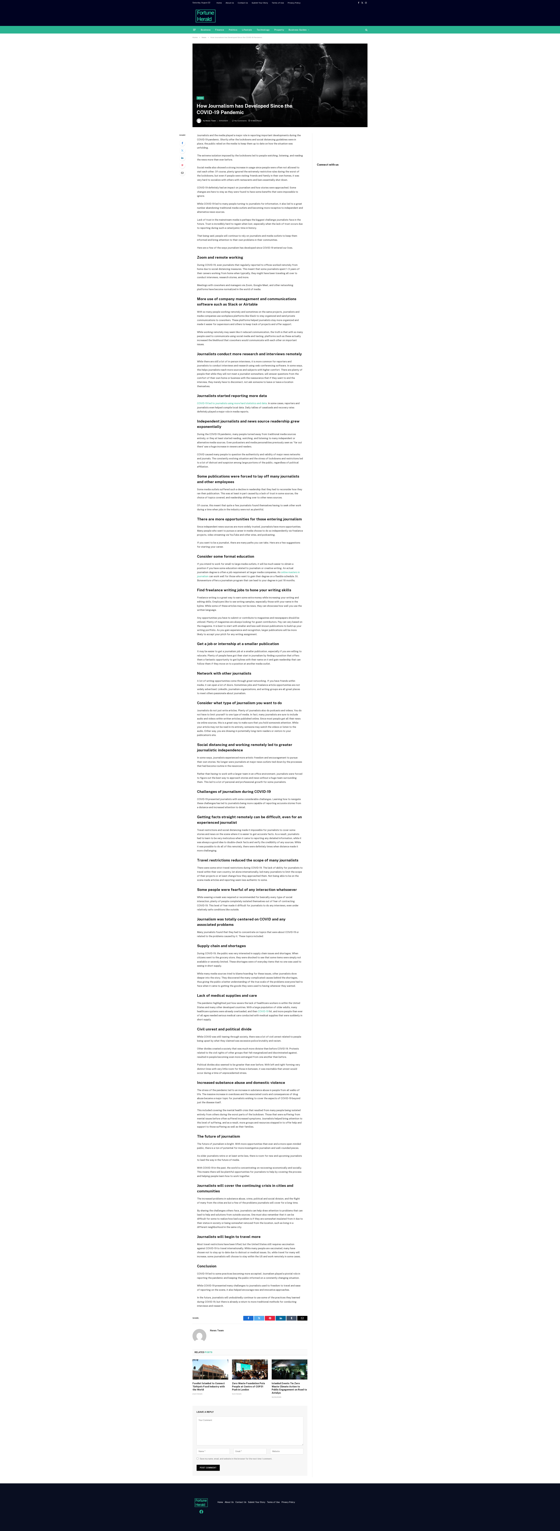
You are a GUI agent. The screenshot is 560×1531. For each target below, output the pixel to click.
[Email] (182, 173)
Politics (233, 30)
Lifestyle (247, 30)
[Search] (366, 30)
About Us (230, 3)
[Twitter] (182, 150)
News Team (211, 121)
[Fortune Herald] (205, 16)
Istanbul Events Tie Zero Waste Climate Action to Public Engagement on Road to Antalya (289, 1388)
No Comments (241, 121)
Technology (263, 30)
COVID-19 (263, 1011)
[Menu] (194, 30)
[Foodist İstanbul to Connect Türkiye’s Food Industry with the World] (210, 1369)
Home (219, 3)
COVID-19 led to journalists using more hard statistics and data (232, 403)
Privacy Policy (294, 3)
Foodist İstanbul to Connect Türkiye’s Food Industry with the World (208, 1386)
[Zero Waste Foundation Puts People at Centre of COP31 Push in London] (250, 1369)
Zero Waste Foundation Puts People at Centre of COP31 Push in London (248, 1386)
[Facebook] (182, 143)
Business (206, 30)
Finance (219, 30)
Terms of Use (278, 3)
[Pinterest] (182, 165)
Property (279, 30)
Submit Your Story (260, 3)
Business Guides (298, 30)
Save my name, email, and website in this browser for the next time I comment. (236, 1459)
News (200, 98)
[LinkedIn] (182, 158)
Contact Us (243, 3)
